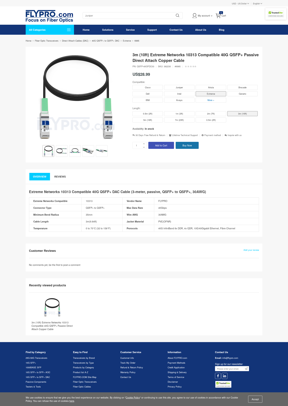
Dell (148, 93)
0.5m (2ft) (147, 113)
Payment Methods (176, 362)
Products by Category (83, 367)
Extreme (211, 93)
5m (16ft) (147, 119)
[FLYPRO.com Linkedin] (225, 376)
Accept (255, 399)
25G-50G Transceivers (36, 357)
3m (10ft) (242, 113)
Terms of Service (176, 377)
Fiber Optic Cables (82, 386)
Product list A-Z (80, 372)
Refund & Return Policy (131, 367)
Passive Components (36, 381)
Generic (242, 93)
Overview (39, 176)
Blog (221, 30)
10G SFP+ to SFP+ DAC (38, 377)
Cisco (147, 87)
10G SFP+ (31, 362)
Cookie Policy (133, 397)
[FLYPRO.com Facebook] (218, 376)
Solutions (107, 30)
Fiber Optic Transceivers (85, 381)
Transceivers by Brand (84, 357)
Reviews (60, 176)
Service (130, 30)
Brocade (242, 87)
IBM (148, 100)
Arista (211, 87)
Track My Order (127, 362)
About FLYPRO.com (177, 357)
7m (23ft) (179, 119)
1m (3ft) (179, 113)
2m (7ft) (211, 113)
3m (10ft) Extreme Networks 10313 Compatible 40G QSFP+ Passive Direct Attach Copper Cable (52, 326)
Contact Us (176, 30)
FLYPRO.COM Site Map (84, 377)
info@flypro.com (230, 357)
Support (152, 30)
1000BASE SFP (33, 367)
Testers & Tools (33, 386)
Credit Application (176, 367)
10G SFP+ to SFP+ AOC (38, 372)
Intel (179, 93)
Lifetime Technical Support (185, 135)
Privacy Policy (175, 386)
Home (86, 30)
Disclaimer (173, 381)
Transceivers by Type (83, 362)
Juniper (179, 87)
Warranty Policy (128, 372)
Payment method (212, 135)
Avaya (179, 100)
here (71, 400)
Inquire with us (235, 135)
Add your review (251, 249)
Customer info (127, 357)
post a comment (71, 264)
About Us (200, 30)
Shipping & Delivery (177, 372)
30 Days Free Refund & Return (150, 135)
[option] (48, 151)
